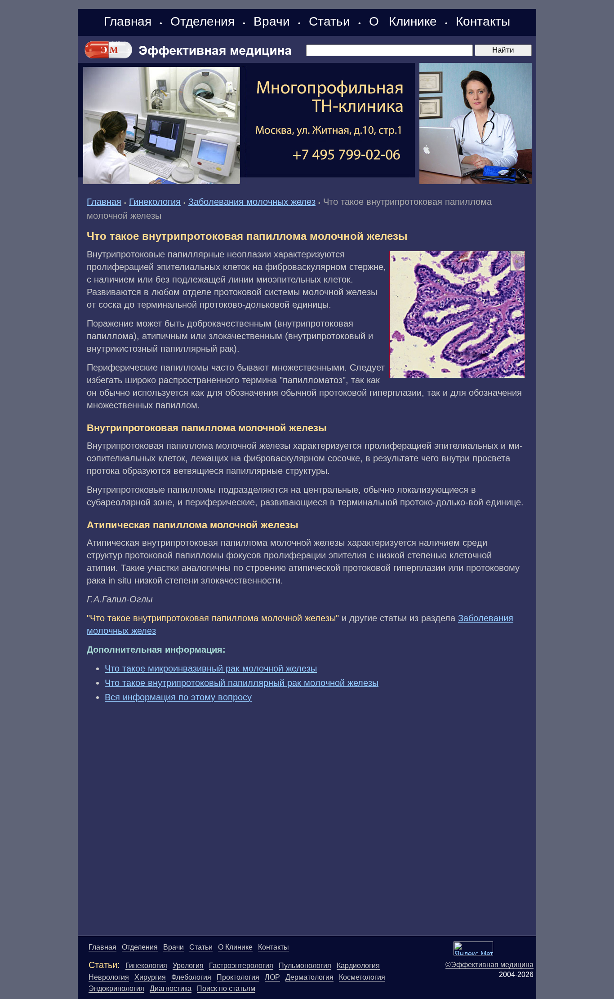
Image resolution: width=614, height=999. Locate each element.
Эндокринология (116, 988)
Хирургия (150, 977)
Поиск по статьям (226, 988)
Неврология (109, 977)
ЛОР (272, 977)
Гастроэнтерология (241, 965)
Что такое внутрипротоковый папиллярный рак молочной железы (241, 683)
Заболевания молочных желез (252, 202)
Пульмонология (305, 965)
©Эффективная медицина (489, 964)
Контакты (483, 21)
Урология (188, 965)
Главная (127, 21)
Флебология (191, 977)
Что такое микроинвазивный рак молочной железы (211, 668)
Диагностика (170, 988)
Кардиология (358, 965)
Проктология (238, 977)
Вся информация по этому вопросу (178, 697)
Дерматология (309, 977)
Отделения (202, 21)
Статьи (329, 21)
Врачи (272, 21)
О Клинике (403, 21)
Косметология (362, 977)
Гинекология (155, 202)
